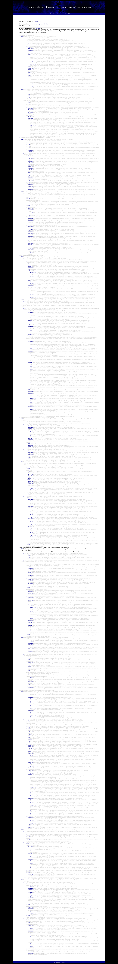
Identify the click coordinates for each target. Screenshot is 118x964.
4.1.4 (25, 449)
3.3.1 (25, 308)
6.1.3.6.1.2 (33, 823)
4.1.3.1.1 (30, 427)
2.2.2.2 (28, 205)
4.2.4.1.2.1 (33, 509)
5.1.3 (25, 560)
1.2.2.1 (28, 93)
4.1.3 (25, 424)
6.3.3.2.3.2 (33, 946)
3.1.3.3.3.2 (33, 291)
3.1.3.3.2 (30, 280)
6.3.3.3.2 (30, 953)
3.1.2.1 (28, 261)
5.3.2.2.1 (30, 648)
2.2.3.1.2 (30, 229)
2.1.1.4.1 (30, 150)
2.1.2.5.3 (30, 180)
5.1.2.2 (28, 556)
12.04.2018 (38, 21)
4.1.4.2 (28, 457)
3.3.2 (25, 335)
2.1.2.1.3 (30, 162)
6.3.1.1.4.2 (33, 895)
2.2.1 (25, 193)
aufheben (38, 28)
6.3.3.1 (28, 920)
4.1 (22, 419)
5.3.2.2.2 (30, 651)
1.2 (22, 89)
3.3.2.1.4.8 (33, 385)
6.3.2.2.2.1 (33, 911)
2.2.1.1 (28, 194)
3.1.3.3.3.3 (33, 294)
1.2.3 (25, 98)
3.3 (22, 305)
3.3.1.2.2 (30, 334)
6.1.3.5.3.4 (33, 810)
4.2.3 (25, 492)
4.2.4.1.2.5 (33, 517)
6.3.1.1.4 (30, 892)
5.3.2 (25, 639)
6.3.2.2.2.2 (33, 913)
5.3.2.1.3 (30, 644)
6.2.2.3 (28, 873)
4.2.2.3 (28, 471)
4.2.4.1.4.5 (33, 538)
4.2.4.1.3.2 (33, 521)
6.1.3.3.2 (30, 734)
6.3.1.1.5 (30, 897)
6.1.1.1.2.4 (33, 718)
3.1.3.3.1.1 (33, 272)
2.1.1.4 (28, 147)
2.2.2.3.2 (30, 221)
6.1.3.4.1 (30, 745)
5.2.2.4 (28, 596)
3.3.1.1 (28, 311)
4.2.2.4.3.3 (33, 489)
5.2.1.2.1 (30, 568)
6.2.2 (25, 842)
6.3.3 (25, 918)
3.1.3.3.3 (30, 286)
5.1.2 (25, 553)
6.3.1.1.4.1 (33, 893)
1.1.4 (25, 44)
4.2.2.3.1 (30, 474)
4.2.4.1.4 (30, 527)
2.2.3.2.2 (30, 233)
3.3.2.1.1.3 (33, 348)
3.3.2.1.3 (30, 351)
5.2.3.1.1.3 (33, 611)
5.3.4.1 (28, 675)
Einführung (53, 13)
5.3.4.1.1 (30, 677)
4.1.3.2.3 (30, 446)
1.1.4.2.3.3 (33, 61)
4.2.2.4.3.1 (33, 486)
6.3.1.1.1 (30, 886)
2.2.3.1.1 (30, 226)
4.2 (22, 461)
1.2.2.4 (28, 97)
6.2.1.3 (28, 839)
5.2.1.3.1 (30, 579)
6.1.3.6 (28, 816)
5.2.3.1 (28, 604)
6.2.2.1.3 (30, 859)
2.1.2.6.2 (30, 186)
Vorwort (47, 13)
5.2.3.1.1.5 (33, 618)
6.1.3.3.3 (30, 737)
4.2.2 (25, 466)
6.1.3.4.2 (30, 747)
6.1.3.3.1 (30, 731)
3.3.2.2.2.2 (33, 412)
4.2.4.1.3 (30, 518)
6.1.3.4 (28, 744)
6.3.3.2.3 (30, 940)
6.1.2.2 (28, 722)
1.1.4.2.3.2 (33, 60)
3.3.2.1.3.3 (33, 359)
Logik (31, 24)
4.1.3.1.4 (30, 439)
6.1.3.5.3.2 (33, 802)
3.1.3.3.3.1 (33, 288)
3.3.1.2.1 (30, 326)
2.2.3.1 (28, 225)
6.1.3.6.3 (30, 827)
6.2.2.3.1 (30, 874)
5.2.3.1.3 (30, 622)
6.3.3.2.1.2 (33, 928)
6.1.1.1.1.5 (33, 708)
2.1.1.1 (28, 142)
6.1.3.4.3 (30, 748)
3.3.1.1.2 (30, 320)
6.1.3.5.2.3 (33, 778)
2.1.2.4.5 (30, 175)
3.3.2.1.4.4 (33, 371)
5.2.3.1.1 (30, 605)
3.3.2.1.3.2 (33, 356)
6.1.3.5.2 (30, 774)
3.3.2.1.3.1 (33, 353)
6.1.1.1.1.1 (33, 698)
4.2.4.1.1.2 (33, 502)
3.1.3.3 (28, 269)
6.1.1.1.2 (30, 711)
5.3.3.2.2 (30, 666)
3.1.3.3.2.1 (33, 281)
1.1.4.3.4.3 (33, 83)
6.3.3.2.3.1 (33, 943)
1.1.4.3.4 (30, 75)
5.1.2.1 (28, 554)
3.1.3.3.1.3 (33, 276)
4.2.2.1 (28, 467)
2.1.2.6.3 (30, 189)
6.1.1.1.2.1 (33, 712)
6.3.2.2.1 (30, 907)
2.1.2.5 (28, 176)
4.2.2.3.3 (30, 478)
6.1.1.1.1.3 (33, 702)
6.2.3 (25, 877)
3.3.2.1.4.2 (33, 366)
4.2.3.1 (28, 493)
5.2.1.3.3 (30, 583)
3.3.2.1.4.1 (33, 363)
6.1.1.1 (28, 694)
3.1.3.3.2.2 (33, 283)
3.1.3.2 (28, 265)
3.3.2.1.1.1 (33, 342)
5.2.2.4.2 (30, 600)
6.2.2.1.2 (30, 853)
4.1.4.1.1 (30, 452)
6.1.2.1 (28, 720)
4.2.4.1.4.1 (33, 528)
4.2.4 (25, 496)
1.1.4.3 (28, 67)
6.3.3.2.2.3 (33, 938)
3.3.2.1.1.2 (33, 345)
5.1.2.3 (28, 557)
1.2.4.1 (28, 107)
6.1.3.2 (28, 727)
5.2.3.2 (28, 634)
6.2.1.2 (28, 837)
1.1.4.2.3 (30, 54)
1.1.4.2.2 (30, 50)
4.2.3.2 (28, 495)
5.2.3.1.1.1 (33, 607)
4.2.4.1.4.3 (33, 532)
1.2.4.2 (28, 114)
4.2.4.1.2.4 (33, 515)
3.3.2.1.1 (30, 341)
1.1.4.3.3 (30, 72)
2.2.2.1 (28, 204)
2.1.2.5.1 (30, 178)
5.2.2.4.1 (30, 597)
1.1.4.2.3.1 (33, 56)
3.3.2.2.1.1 (33, 395)
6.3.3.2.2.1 (33, 933)
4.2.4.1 (28, 497)
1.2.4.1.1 (30, 108)
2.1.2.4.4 (30, 172)
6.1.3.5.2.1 (33, 776)
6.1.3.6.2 (30, 824)
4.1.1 (25, 421)
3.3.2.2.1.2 (33, 398)
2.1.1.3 (28, 144)
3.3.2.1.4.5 (33, 374)
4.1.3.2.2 (30, 445)
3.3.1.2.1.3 (33, 331)
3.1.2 (25, 259)
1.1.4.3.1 (30, 68)
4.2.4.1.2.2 (33, 511)
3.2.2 (25, 302)
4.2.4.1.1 (30, 499)
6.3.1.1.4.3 (33, 896)
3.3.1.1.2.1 (33, 322)
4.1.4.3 (28, 459)
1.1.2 (25, 39)
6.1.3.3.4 (30, 740)
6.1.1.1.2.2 (33, 715)
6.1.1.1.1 (30, 697)
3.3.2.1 (28, 337)
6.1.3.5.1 (30, 770)
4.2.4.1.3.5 (33, 524)
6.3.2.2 (28, 904)
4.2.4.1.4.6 (33, 540)
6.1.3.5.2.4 (33, 783)
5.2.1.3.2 (30, 580)
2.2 (22, 192)
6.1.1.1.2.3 (33, 716)
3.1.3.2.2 (30, 268)
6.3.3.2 (28, 922)
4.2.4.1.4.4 (33, 535)
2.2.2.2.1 (30, 208)
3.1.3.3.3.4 (33, 295)
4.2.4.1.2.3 (33, 514)
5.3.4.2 (28, 684)
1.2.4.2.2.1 (33, 121)
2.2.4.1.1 (30, 243)
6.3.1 (25, 882)
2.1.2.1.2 (30, 161)
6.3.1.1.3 (30, 889)
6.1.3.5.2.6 (33, 792)
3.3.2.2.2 (30, 406)
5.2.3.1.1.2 (33, 608)
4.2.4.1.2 (30, 506)
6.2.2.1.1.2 (33, 850)
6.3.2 (25, 902)
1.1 (22, 36)
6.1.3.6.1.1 (33, 820)
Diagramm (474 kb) (43, 24)
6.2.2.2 (28, 870)
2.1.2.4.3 (30, 169)
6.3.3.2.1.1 (33, 927)
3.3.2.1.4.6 (33, 378)
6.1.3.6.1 (30, 817)
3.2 (22, 299)
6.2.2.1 (28, 843)
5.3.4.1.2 (30, 682)
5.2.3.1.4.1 (33, 628)
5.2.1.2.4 (30, 575)
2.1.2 (25, 153)
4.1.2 (25, 423)
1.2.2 (25, 92)
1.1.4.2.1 (30, 49)
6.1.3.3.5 (30, 741)
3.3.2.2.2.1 (33, 409)
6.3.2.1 (28, 903)
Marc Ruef (63, 962)
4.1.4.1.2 (30, 455)
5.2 (22, 561)
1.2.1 (25, 90)
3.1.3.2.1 (30, 266)
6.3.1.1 (28, 884)
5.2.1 (25, 562)
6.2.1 (25, 831)
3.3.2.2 (28, 389)
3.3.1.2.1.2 (33, 330)
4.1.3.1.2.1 (33, 431)
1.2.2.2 (28, 94)
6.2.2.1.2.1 (33, 855)
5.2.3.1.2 (30, 621)
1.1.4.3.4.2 (33, 80)
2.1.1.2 (28, 143)
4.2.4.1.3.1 (33, 520)
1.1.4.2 (28, 47)
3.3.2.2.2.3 (33, 414)
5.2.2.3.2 (30, 593)
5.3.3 (25, 654)
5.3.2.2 (28, 647)
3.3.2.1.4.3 (33, 369)
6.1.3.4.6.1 (33, 763)
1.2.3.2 (28, 103)
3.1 (22, 257)
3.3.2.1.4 (30, 362)
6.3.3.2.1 (30, 925)
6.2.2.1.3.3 (33, 867)
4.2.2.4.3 (30, 484)
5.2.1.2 (28, 567)
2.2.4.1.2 (30, 244)
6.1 (22, 691)
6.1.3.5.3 (30, 798)
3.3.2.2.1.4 (33, 405)
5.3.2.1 (28, 640)
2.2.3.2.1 (30, 232)
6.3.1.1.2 (30, 888)
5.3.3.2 (28, 659)
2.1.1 (25, 140)
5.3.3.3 (28, 670)
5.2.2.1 (28, 586)
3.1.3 (25, 262)
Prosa (35, 24)
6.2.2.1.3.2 (33, 863)
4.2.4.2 (28, 543)
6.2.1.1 (28, 834)
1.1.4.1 (28, 46)
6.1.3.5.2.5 (33, 787)
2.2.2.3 (28, 215)
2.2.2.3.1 (30, 218)
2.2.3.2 (28, 230)
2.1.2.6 (28, 182)
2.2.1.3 (28, 201)
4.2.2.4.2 (30, 482)
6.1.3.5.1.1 (33, 772)
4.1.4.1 (28, 450)
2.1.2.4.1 (30, 167)
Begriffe (66, 13)
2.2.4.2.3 (30, 252)
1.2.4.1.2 (30, 110)
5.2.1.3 (28, 578)
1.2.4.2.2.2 (33, 125)
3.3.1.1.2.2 (33, 323)
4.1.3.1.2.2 (33, 435)
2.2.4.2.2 (30, 250)
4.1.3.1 (28, 425)
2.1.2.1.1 (30, 158)
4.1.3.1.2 (30, 428)
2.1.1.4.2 (30, 151)
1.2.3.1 (28, 101)
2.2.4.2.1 (30, 248)
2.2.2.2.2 (30, 210)
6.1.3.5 (28, 767)
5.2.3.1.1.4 (33, 615)
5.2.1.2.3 (30, 572)
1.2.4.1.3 (30, 112)
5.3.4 (25, 673)
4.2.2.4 (28, 479)
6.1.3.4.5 (30, 754)
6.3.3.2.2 (30, 931)
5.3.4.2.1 (30, 687)
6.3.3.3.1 (30, 951)
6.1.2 (25, 719)
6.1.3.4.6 (30, 762)
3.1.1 (25, 258)
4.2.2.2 (28, 468)
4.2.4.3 (28, 545)
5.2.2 (25, 585)
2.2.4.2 (28, 247)
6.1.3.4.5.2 (33, 758)
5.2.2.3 (28, 590)
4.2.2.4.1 (30, 481)
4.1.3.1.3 (30, 438)
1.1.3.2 (28, 43)
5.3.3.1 (28, 657)
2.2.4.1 (28, 240)
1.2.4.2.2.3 (33, 132)
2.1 (22, 139)
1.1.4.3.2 (30, 69)
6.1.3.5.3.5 (33, 813)
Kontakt (71, 13)
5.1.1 (25, 551)
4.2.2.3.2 (30, 475)
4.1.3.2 (28, 441)
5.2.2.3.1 (30, 592)
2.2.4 (25, 239)
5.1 (22, 549)
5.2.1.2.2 (30, 569)
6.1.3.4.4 (30, 751)
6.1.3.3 (28, 729)
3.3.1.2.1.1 (33, 327)
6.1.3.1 (28, 726)
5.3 (22, 637)
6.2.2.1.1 (30, 846)
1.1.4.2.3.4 (33, 64)
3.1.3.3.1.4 (33, 277)
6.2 (22, 830)
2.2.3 (25, 223)
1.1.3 (25, 40)
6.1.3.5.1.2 (33, 773)
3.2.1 (25, 301)
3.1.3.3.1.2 (33, 273)
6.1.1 (25, 693)
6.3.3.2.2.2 (33, 936)
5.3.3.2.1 (30, 662)
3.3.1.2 (28, 324)
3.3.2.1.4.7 (33, 383)
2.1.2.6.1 (30, 185)
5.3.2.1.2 (30, 643)
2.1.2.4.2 (30, 168)
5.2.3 (25, 603)
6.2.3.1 (28, 878)
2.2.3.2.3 (30, 236)
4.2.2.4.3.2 (33, 488)
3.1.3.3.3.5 (33, 297)
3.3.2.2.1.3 (33, 402)
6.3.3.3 (28, 949)
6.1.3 (25, 724)
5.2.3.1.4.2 (33, 630)
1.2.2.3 (28, 96)
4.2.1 (25, 463)
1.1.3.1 (28, 42)
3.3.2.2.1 (30, 391)
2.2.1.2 (28, 198)
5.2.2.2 (28, 587)
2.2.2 (25, 203)
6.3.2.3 (28, 915)
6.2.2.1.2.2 (33, 856)
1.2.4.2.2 (30, 118)
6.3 (22, 879)
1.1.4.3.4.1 (33, 78)
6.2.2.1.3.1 (33, 860)
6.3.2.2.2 (30, 909)
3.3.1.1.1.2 (33, 316)
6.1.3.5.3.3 (33, 808)
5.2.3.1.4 (30, 625)
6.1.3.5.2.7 (33, 795)
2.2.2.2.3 (30, 212)
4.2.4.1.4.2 (33, 529)
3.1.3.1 (28, 264)
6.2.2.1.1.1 (33, 848)
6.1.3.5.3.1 (33, 799)
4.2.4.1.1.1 (33, 500)
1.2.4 (25, 105)
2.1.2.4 (28, 165)
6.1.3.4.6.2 (33, 766)
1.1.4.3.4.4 (33, 86)
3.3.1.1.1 (30, 312)
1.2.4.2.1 (30, 116)
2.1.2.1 (28, 156)
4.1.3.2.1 (30, 443)
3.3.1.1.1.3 (33, 317)
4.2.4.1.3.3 (33, 522)
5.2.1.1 (28, 564)
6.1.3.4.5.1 (33, 755)
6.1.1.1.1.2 (33, 701)
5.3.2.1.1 (30, 641)
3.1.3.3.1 (30, 270)
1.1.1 (25, 38)
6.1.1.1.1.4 (33, 705)
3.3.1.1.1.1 (33, 313)
